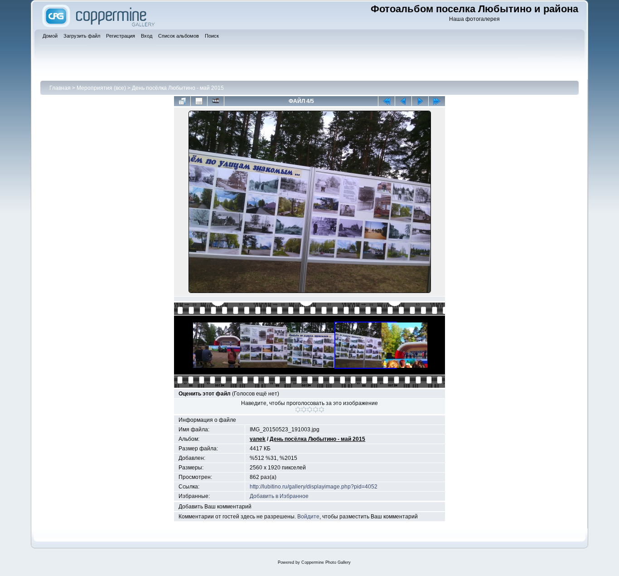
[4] (316, 409)
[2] (304, 409)
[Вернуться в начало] (386, 101)
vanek (258, 439)
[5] (321, 409)
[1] (298, 409)
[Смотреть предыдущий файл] (403, 101)
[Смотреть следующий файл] (420, 101)
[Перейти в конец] (437, 101)
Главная (60, 88)
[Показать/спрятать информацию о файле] (199, 101)
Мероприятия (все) (101, 88)
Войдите (308, 516)
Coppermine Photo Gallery (326, 562)
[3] (310, 409)
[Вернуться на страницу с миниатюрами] (182, 101)
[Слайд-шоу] (216, 101)
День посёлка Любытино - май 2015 (178, 88)
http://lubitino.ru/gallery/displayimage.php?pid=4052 (313, 486)
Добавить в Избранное (279, 496)
